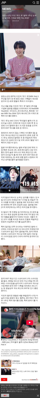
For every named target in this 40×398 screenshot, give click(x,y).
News (10, 11)
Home (4, 11)
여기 (8, 391)
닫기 (38, 396)
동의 (5, 395)
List (4, 379)
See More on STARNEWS (30, 379)
